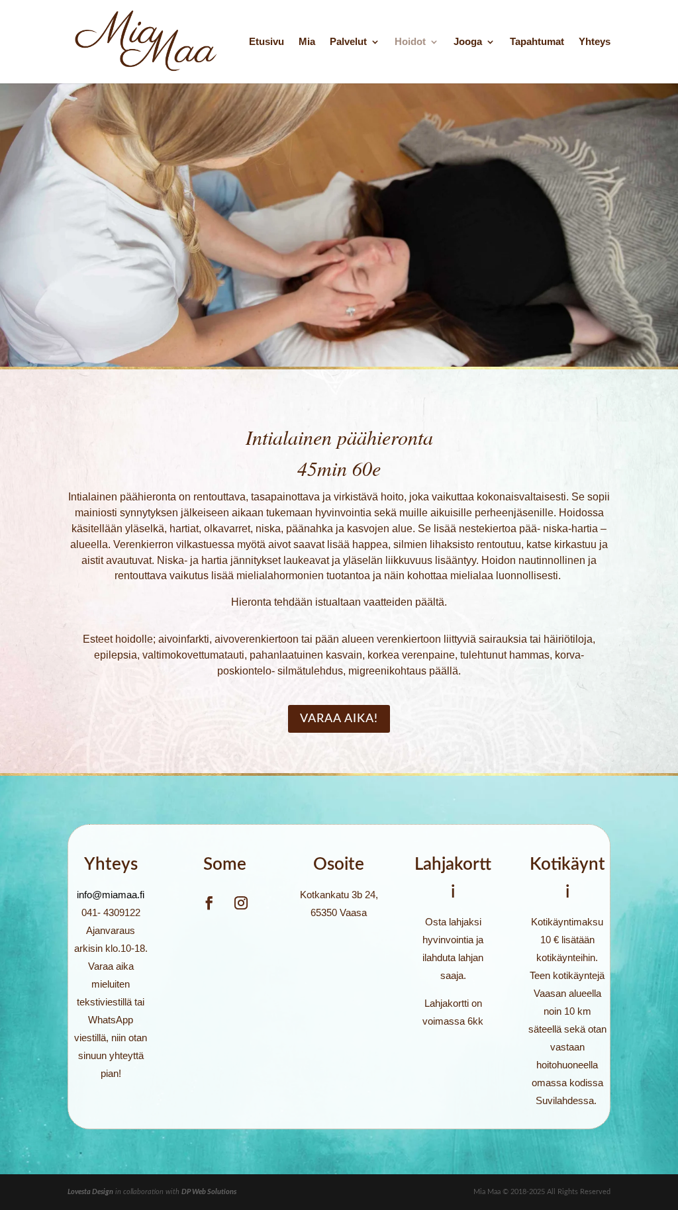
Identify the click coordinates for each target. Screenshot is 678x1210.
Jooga (468, 42)
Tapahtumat (537, 42)
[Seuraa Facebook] (209, 903)
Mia (307, 42)
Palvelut (348, 42)
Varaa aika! (339, 719)
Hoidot (410, 42)
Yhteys (594, 42)
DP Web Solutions (208, 1191)
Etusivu (266, 42)
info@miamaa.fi (110, 894)
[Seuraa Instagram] (241, 903)
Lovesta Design (90, 1191)
